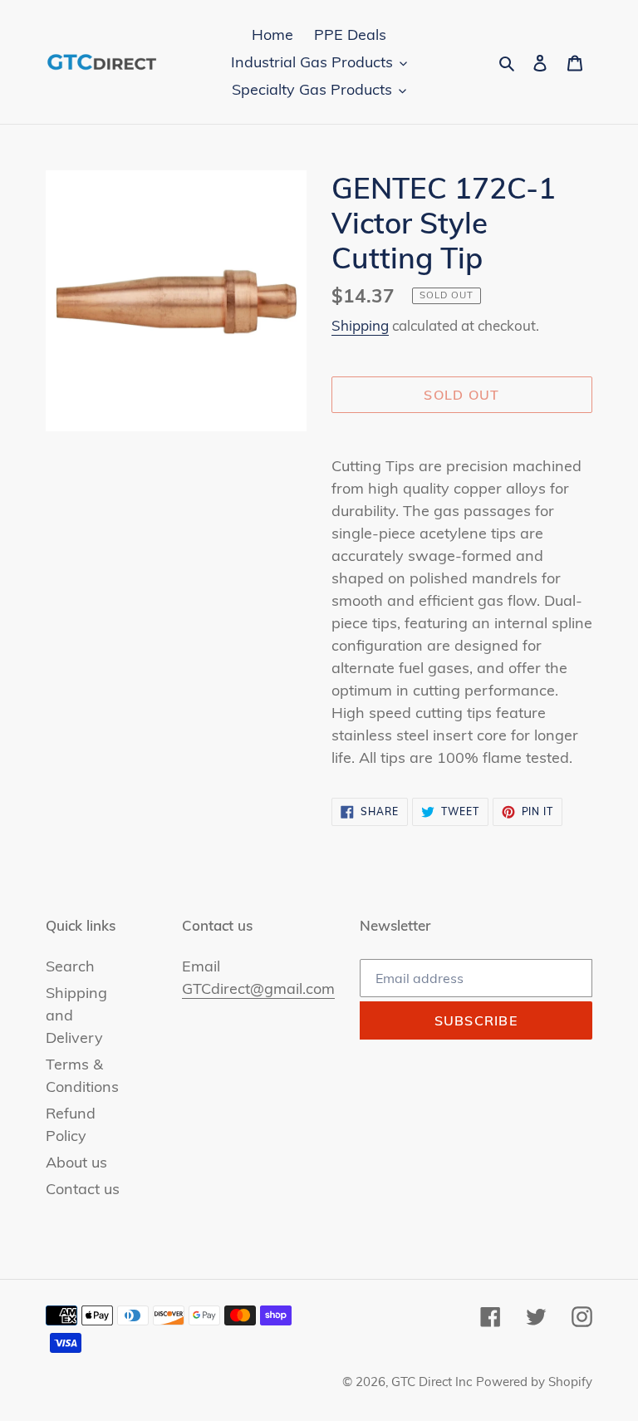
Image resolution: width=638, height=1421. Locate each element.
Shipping (360, 325)
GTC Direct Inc (431, 1381)
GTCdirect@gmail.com (258, 988)
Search (70, 966)
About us (76, 1162)
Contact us (83, 1188)
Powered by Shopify (534, 1381)
